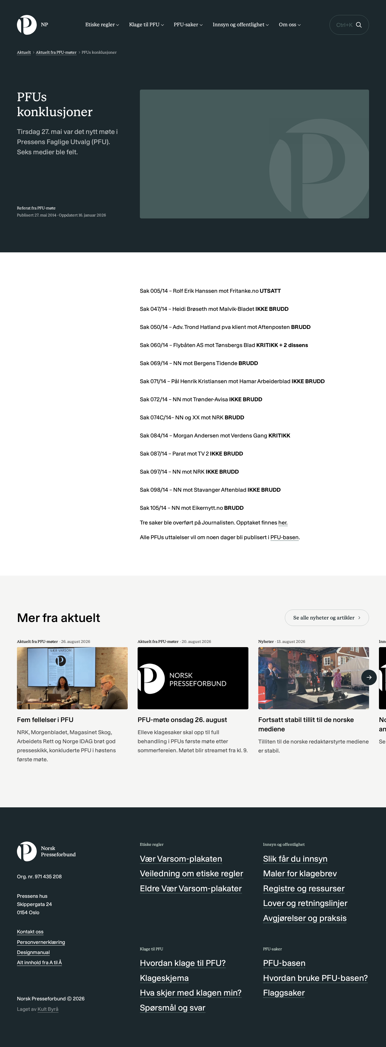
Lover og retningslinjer (305, 903)
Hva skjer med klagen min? (191, 993)
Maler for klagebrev (300, 873)
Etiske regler (100, 24)
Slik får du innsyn (295, 859)
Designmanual (33, 952)
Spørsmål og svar (172, 1008)
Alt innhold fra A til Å (39, 962)
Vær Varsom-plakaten (181, 859)
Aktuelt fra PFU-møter (56, 52)
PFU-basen (284, 537)
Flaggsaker (284, 993)
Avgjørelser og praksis (305, 918)
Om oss (287, 24)
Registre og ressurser (304, 888)
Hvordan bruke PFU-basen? (315, 978)
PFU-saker (186, 24)
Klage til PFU (144, 24)
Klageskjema (164, 978)
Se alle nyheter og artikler (324, 618)
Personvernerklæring (41, 942)
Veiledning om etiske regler (191, 873)
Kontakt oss (30, 932)
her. (283, 522)
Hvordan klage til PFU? (183, 963)
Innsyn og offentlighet (238, 24)
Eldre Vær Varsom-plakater (191, 888)
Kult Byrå (48, 1009)
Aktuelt (24, 52)
